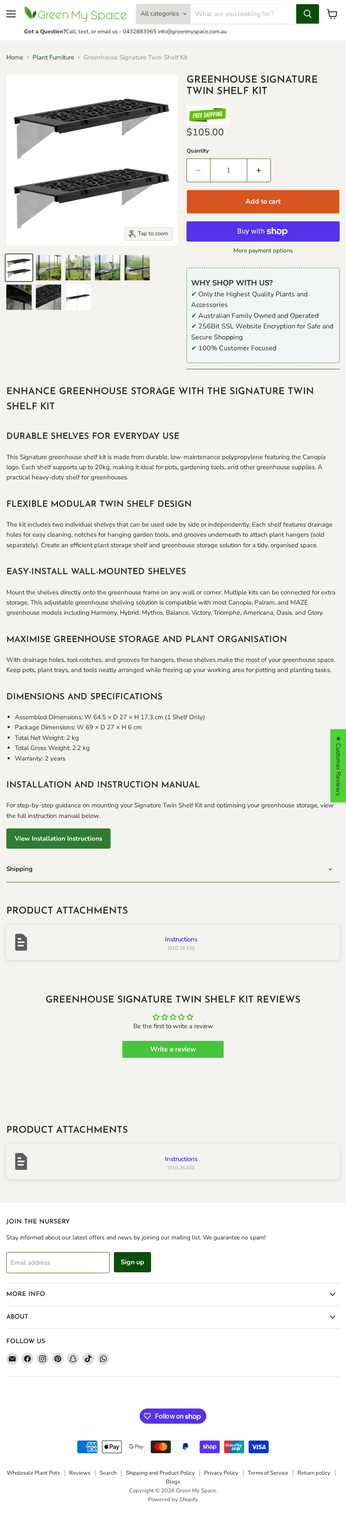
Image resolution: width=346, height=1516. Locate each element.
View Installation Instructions (58, 838)
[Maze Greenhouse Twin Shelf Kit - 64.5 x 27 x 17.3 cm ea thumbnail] (18, 267)
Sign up (132, 1262)
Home (14, 57)
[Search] (307, 14)
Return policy (313, 1473)
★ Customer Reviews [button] (338, 766)
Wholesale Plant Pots (33, 1473)
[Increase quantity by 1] (259, 170)
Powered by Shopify (173, 1499)
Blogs (173, 1482)
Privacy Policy (221, 1473)
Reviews (79, 1473)
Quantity (198, 151)
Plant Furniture (53, 57)
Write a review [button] (173, 1049)
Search (108, 1473)
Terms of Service (268, 1473)
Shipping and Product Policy (160, 1473)
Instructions (181, 939)
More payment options (263, 250)
